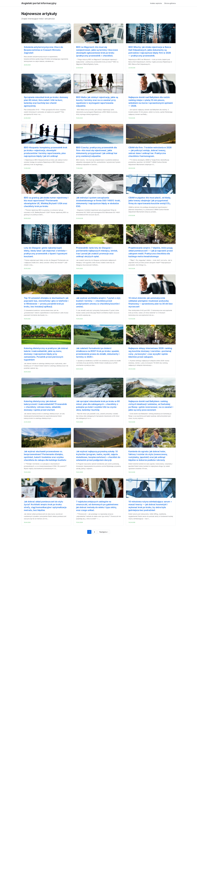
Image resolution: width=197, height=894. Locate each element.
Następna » (103, 532)
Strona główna (170, 3)
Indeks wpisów (156, 3)
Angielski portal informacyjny (38, 3)
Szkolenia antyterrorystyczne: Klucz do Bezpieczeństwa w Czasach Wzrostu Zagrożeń (43, 50)
